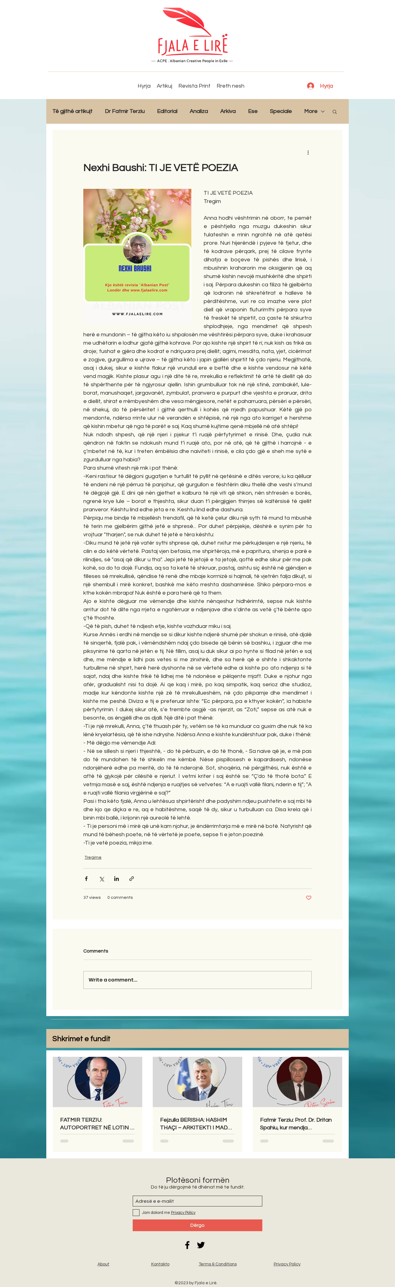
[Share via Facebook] (86, 879)
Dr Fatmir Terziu (125, 111)
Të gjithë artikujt (72, 111)
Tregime (93, 857)
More (311, 111)
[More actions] (308, 152)
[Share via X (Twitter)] (101, 879)
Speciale (281, 111)
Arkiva (228, 111)
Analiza (199, 111)
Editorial (167, 111)
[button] (335, 111)
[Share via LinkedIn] (116, 879)
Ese (253, 111)
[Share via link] (132, 879)
